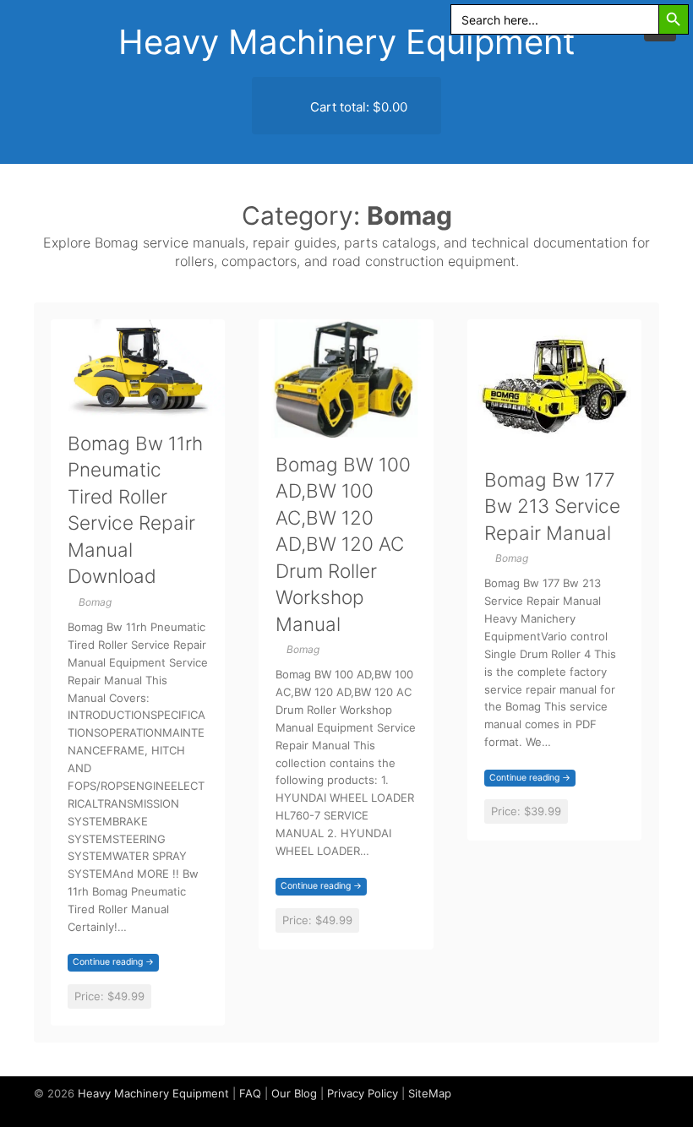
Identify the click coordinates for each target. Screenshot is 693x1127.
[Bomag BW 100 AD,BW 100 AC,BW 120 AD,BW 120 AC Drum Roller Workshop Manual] (346, 428)
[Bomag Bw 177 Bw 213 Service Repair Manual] (554, 443)
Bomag (95, 602)
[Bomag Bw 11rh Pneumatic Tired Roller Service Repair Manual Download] (138, 407)
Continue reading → (113, 961)
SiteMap (429, 1093)
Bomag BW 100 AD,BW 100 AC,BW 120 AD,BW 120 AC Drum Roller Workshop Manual (343, 544)
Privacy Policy (362, 1093)
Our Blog (294, 1093)
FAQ (250, 1093)
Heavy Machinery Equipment (347, 42)
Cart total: (357, 107)
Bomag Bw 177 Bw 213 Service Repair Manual (552, 506)
